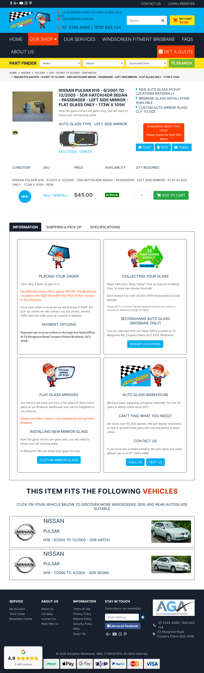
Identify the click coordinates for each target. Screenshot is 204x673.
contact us (151, 4)
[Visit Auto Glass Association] (174, 608)
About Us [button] (22, 51)
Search (183, 63)
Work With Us (50, 623)
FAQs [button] (187, 39)
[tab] (25, 227)
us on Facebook (124, 626)
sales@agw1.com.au (77, 19)
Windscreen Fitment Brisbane (138, 39)
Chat (146, 147)
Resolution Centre (20, 618)
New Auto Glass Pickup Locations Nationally (158, 91)
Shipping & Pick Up (64, 227)
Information (25, 227)
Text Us (155, 462)
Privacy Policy (82, 613)
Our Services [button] (79, 39)
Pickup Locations (145, 344)
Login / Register (181, 4)
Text (163, 147)
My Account (17, 608)
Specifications (105, 227)
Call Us (135, 462)
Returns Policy (82, 618)
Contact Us (48, 618)
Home (16, 39)
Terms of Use (81, 608)
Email (183, 147)
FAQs (76, 628)
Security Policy (82, 623)
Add (173, 195)
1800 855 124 (107, 27)
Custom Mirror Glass (59, 460)
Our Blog (47, 613)
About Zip (79, 633)
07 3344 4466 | (78, 27)
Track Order (17, 613)
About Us (47, 608)
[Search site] (163, 20)
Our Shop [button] (42, 39)
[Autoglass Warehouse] (30, 20)
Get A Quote (178, 51)
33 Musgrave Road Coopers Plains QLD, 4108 (89, 14)
